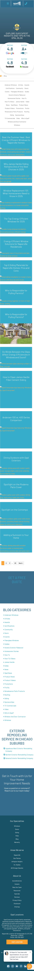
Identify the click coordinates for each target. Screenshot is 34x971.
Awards (26, 85)
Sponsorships (19, 115)
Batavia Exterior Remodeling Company (19, 758)
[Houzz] (25, 966)
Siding (12, 115)
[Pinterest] (21, 966)
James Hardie (20, 102)
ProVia (27, 108)
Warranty (17, 842)
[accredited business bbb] (24, 53)
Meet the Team (17, 887)
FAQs (17, 836)
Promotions (20, 108)
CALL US (26, 3)
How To (24, 98)
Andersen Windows (11, 85)
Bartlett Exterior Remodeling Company (19, 755)
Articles (20, 85)
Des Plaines (17, 858)
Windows (17, 125)
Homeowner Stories (14, 98)
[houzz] (24, 67)
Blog (17, 839)
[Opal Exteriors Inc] (17, 3)
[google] (10, 53)
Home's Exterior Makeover (17, 95)
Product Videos (10, 108)
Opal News (14, 105)
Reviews (17, 897)
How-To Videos (9, 102)
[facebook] (10, 67)
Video (18, 118)
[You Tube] (17, 966)
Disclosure (17, 903)
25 (15, 563)
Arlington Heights (17, 861)
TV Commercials (10, 118)
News (8, 105)
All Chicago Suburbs (17, 868)
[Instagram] (13, 966)
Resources (17, 890)
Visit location (17, 942)
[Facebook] (8, 966)
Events (7, 91)
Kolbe (27, 102)
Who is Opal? (25, 118)
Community (19, 88)
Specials (17, 894)
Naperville (17, 855)
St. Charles (17, 865)
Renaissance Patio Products (14, 112)
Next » (21, 563)
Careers (17, 884)
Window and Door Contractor (17, 122)
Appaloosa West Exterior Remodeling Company (18, 749)
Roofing (26, 112)
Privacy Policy (17, 900)
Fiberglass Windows (17, 91)
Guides (27, 91)
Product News (23, 105)
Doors (26, 88)
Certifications (10, 88)
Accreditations (17, 881)
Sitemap (17, 907)
